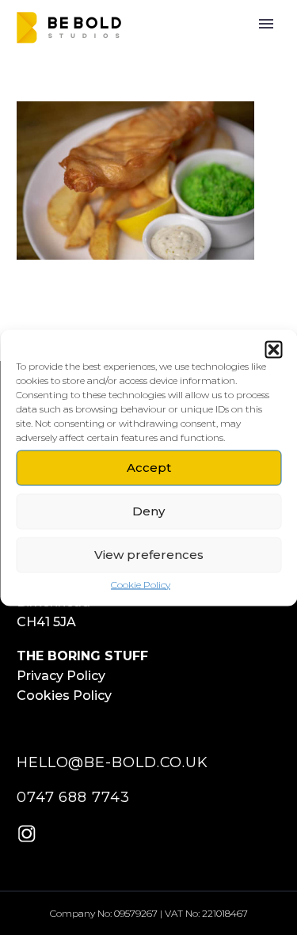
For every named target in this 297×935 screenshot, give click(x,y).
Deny (148, 511)
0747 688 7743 (73, 797)
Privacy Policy (61, 675)
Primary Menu (266, 24)
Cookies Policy (64, 695)
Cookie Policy (140, 584)
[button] (273, 349)
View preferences (149, 554)
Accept (149, 467)
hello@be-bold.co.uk (112, 762)
